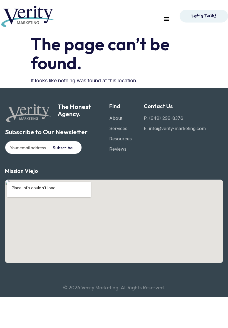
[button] (166, 18)
